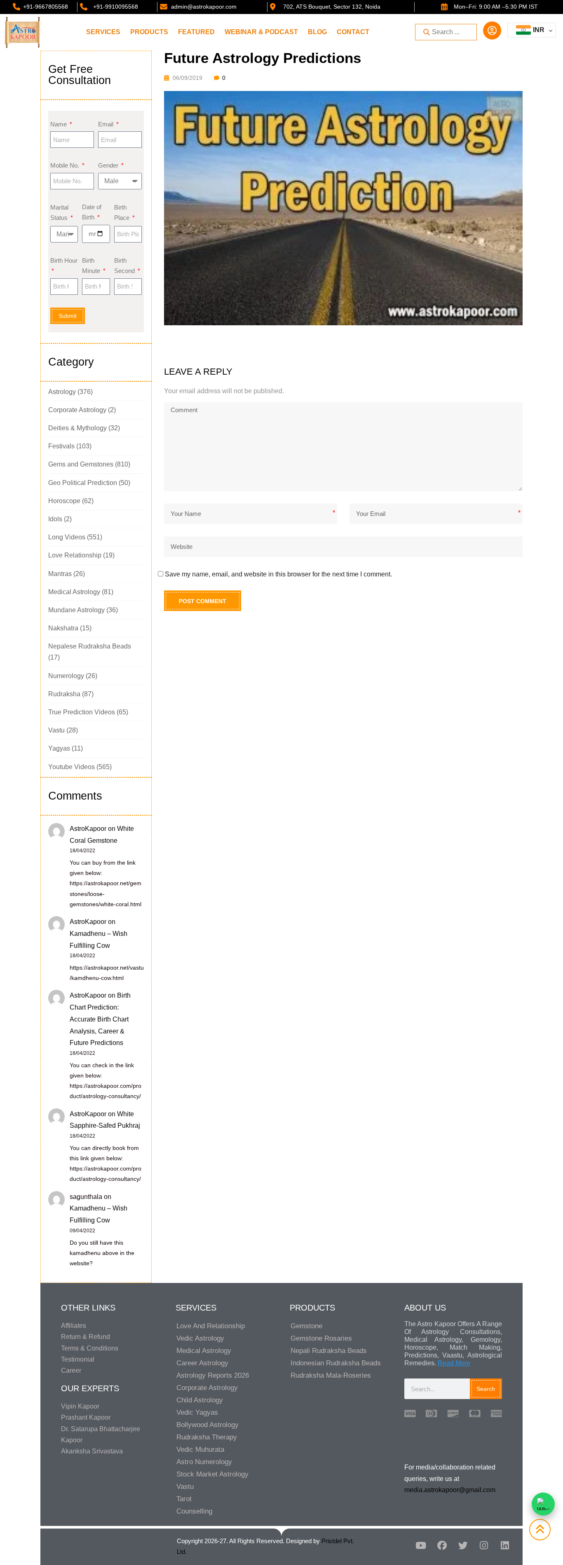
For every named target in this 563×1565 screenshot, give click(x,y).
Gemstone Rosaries (321, 1338)
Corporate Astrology (77, 409)
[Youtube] (420, 1545)
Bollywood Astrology (207, 1425)
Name (59, 124)
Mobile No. (65, 165)
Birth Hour (63, 260)
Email (106, 124)
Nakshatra (63, 628)
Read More (454, 1363)
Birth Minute (92, 266)
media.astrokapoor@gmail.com (449, 1489)
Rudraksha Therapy (206, 1437)
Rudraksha (64, 693)
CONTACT (353, 31)
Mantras (60, 573)
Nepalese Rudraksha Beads (89, 646)
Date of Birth (91, 212)
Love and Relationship (210, 1326)
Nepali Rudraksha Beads (329, 1351)
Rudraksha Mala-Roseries (331, 1375)
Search (485, 1388)
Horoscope (64, 500)
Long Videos (66, 537)
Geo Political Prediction (82, 482)
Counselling (194, 1511)
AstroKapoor (88, 828)
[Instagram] (483, 1545)
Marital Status (59, 213)
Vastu (56, 730)
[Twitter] (462, 1545)
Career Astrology (202, 1363)
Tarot (184, 1499)
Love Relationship (74, 555)
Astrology (62, 391)
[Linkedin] (504, 1545)
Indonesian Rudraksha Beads (336, 1363)
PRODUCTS (149, 31)
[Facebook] (441, 1545)
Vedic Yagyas (197, 1412)
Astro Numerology (204, 1462)
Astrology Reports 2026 (212, 1375)
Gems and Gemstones (80, 464)
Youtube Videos (71, 766)
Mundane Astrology (76, 609)
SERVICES (103, 31)
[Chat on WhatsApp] (543, 1504)
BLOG (317, 31)
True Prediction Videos (81, 712)
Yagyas (59, 748)
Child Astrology (199, 1400)
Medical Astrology (74, 591)
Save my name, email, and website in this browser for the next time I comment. (278, 574)
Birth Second (125, 266)
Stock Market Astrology (212, 1474)
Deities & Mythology (77, 427)
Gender (109, 165)
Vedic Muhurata (200, 1449)
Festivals (61, 446)
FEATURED (196, 31)
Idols (55, 518)
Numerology (66, 675)
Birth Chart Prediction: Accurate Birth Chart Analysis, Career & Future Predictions (100, 1019)
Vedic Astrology (200, 1338)
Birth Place (122, 213)
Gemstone (306, 1326)
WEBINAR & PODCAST (261, 31)
